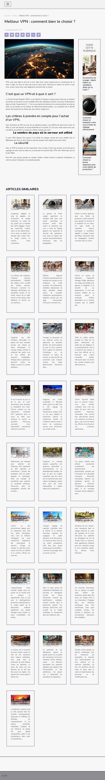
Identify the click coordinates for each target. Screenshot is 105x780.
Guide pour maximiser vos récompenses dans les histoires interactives (84, 582)
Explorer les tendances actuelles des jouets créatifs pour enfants (84, 456)
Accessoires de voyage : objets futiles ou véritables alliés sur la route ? (89, 83)
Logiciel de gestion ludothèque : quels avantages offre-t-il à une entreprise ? (84, 643)
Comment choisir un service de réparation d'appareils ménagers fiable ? (84, 270)
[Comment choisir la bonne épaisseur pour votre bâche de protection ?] (89, 145)
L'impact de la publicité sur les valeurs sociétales (20, 701)
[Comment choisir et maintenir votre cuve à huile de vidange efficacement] (89, 105)
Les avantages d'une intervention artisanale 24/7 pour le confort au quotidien (20, 394)
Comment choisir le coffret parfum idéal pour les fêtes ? (84, 331)
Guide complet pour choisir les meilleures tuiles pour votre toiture (20, 643)
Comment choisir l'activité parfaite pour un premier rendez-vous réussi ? (84, 394)
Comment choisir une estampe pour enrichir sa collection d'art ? (21, 455)
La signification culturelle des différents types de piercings (52, 581)
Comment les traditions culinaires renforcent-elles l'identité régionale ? (20, 270)
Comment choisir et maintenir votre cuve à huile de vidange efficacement (89, 123)
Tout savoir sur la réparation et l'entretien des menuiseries (52, 643)
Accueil (7, 15)
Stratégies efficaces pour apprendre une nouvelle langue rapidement (21, 582)
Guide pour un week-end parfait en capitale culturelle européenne (52, 520)
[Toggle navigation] (8, 4)
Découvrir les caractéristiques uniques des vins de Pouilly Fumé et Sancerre (84, 520)
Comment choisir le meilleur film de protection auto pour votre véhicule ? (52, 332)
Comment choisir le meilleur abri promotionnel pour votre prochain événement (20, 520)
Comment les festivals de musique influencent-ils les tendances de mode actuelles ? (52, 271)
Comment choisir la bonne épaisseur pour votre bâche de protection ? (89, 163)
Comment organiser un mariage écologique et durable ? (52, 455)
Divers (14, 15)
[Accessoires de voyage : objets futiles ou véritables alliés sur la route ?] (89, 65)
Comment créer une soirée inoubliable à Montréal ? (52, 392)
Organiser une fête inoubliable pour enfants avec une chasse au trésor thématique (20, 332)
